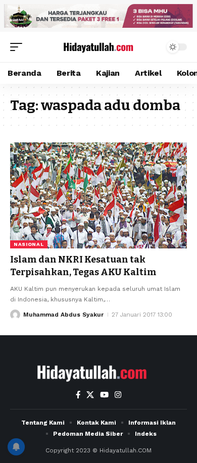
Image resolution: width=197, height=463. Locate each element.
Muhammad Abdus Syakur (63, 314)
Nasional (29, 244)
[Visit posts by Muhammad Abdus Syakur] (15, 315)
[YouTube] (104, 394)
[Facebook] (78, 394)
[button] (18, 47)
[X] (90, 394)
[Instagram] (118, 394)
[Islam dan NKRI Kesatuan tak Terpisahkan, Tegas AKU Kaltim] (98, 195)
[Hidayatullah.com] (98, 47)
